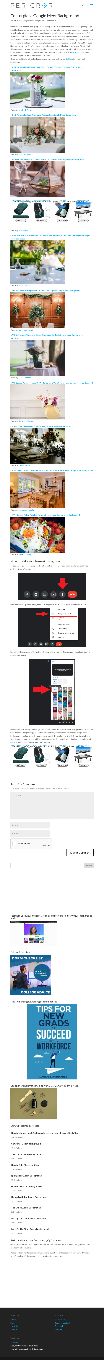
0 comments (51, 20)
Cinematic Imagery (26, 330)
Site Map (14, 1342)
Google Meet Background (33, 20)
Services (14, 1329)
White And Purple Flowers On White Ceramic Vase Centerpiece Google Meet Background (52, 383)
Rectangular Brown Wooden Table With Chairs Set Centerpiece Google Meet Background (52, 470)
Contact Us (60, 1319)
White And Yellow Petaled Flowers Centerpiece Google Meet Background (46, 515)
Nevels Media (24, 285)
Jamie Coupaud (25, 554)
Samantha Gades (26, 154)
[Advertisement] (52, 891)
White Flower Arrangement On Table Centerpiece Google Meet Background (46, 290)
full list (69, 59)
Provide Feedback (62, 1323)
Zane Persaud (24, 465)
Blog (12, 1323)
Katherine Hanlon (26, 421)
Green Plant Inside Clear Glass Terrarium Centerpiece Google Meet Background (48, 159)
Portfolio (14, 1326)
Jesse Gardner (25, 377)
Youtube (58, 1329)
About (13, 1319)
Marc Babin (23, 230)
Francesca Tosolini (26, 510)
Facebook (59, 1326)
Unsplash (75, 52)
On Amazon (21, 220)
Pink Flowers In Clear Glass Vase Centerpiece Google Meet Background (44, 115)
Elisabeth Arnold (25, 110)
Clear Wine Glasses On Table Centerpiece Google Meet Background (42, 426)
